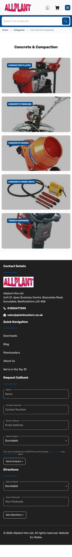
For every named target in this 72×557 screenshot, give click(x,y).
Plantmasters (11, 352)
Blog (6, 344)
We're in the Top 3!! (15, 369)
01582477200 (16, 308)
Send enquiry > (14, 461)
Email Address (12, 421)
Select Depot (12, 436)
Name (9, 389)
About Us (9, 360)
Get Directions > (15, 514)
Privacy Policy (55, 452)
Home (5, 30)
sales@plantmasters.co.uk (25, 315)
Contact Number (14, 405)
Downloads (10, 335)
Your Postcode (13, 497)
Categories (19, 30)
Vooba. (38, 537)
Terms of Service (10, 454)
